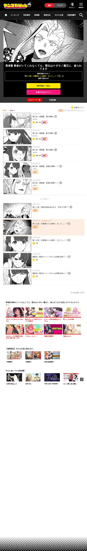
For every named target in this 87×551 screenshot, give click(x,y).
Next (81, 379)
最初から (12, 110)
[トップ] (5, 14)
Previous (5, 379)
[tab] (34, 100)
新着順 (4, 110)
